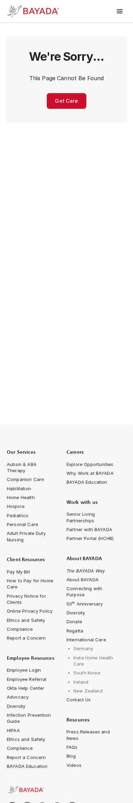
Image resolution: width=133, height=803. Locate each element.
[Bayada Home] (34, 11)
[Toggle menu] (120, 11)
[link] (66, 790)
